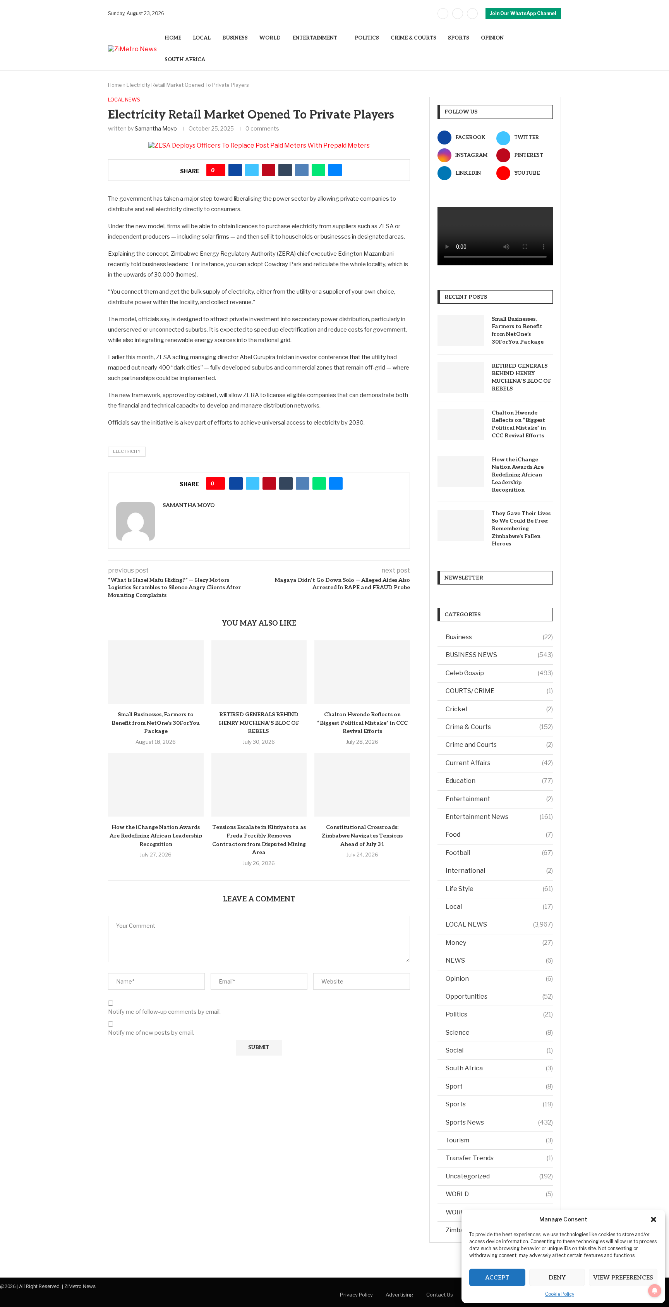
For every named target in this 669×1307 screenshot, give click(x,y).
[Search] (557, 49)
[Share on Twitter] (252, 170)
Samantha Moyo (156, 128)
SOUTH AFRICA (185, 60)
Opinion (499, 978)
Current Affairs (499, 763)
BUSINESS (235, 38)
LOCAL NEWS (499, 924)
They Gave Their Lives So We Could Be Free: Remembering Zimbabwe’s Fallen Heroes (521, 528)
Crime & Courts (499, 727)
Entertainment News (499, 816)
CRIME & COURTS (413, 38)
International (499, 870)
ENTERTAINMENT (314, 38)
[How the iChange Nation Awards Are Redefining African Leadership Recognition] (156, 785)
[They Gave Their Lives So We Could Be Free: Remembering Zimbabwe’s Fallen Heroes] (460, 525)
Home (115, 85)
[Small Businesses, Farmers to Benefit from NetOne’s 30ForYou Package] (156, 672)
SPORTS (458, 38)
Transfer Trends (499, 1158)
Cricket (499, 709)
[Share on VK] (302, 170)
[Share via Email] (335, 170)
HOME (173, 38)
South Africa (499, 1068)
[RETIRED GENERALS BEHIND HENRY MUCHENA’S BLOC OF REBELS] (259, 672)
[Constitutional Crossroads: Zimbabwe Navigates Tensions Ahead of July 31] (362, 785)
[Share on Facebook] (235, 170)
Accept (497, 1277)
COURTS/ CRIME (499, 691)
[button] (653, 1219)
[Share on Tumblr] (285, 170)
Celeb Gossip (499, 673)
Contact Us (439, 1295)
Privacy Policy (356, 1295)
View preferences (623, 1277)
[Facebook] (442, 13)
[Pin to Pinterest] (268, 170)
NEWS (499, 960)
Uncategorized (499, 1176)
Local (499, 906)
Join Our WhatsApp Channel (523, 13)
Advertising (399, 1295)
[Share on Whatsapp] (318, 170)
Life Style (499, 889)
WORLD (270, 38)
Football (499, 852)
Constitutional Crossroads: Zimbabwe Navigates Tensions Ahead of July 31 (362, 835)
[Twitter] (457, 13)
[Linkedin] (472, 13)
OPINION (492, 38)
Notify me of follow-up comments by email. (164, 1011)
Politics (499, 1014)
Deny (557, 1277)
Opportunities (499, 996)
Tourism (499, 1140)
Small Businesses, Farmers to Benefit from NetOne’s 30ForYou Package (156, 722)
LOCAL (202, 38)
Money (499, 942)
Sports (499, 1104)
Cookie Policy (559, 1294)
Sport (499, 1086)
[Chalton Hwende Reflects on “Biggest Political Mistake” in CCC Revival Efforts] (362, 672)
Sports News (499, 1122)
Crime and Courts (499, 744)
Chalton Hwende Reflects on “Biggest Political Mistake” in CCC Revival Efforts (362, 722)
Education (499, 780)
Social (499, 1050)
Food (499, 834)
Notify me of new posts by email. (151, 1032)
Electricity (127, 451)
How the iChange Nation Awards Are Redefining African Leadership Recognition (156, 835)
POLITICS (367, 38)
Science (499, 1032)
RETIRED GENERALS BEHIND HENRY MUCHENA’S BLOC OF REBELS (259, 722)
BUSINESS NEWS (499, 655)
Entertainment (499, 799)
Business (499, 637)
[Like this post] (218, 170)
